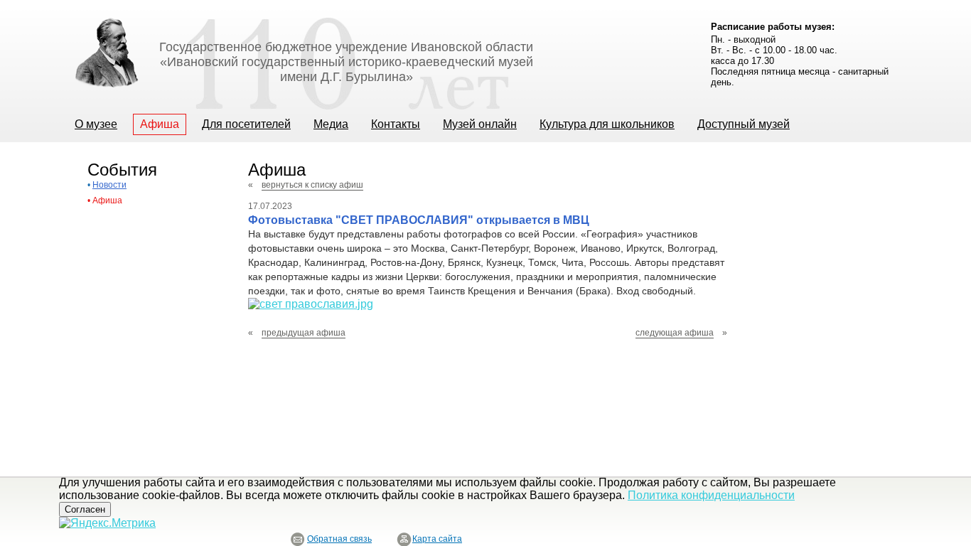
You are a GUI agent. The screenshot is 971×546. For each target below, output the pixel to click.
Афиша (107, 200)
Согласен (85, 509)
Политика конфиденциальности (711, 495)
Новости (109, 185)
